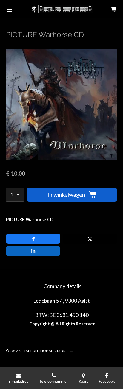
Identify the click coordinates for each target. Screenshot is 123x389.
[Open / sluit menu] (9, 9)
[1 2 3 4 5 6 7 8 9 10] (15, 195)
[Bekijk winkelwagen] (113, 9)
